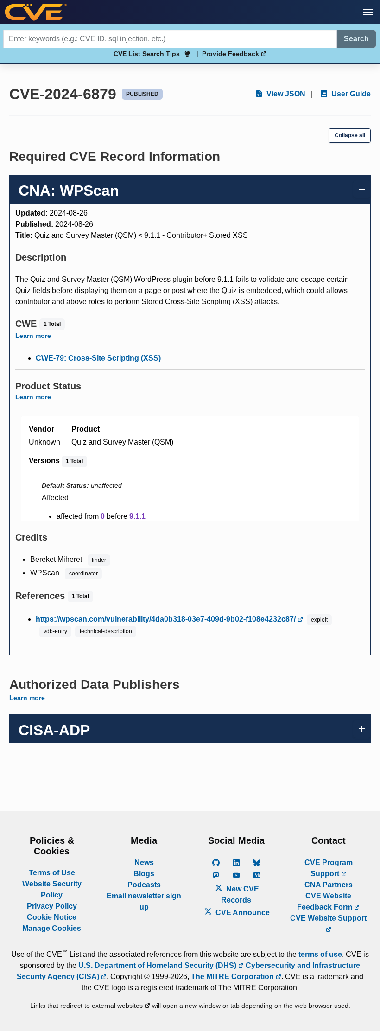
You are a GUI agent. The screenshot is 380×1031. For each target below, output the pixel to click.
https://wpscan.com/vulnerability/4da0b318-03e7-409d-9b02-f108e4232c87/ (167, 619)
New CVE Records (240, 894)
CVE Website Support (328, 918)
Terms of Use (52, 873)
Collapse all (350, 135)
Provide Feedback (231, 53)
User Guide (350, 94)
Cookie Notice (51, 917)
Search (356, 39)
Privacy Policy (52, 906)
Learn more (33, 335)
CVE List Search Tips (147, 53)
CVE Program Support (328, 868)
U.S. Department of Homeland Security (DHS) (158, 965)
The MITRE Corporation (233, 976)
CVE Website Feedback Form (325, 901)
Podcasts (144, 885)
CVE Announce (242, 912)
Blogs (143, 874)
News (144, 862)
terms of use (320, 954)
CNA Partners (328, 885)
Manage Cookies (51, 928)
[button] (368, 12)
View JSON (285, 94)
